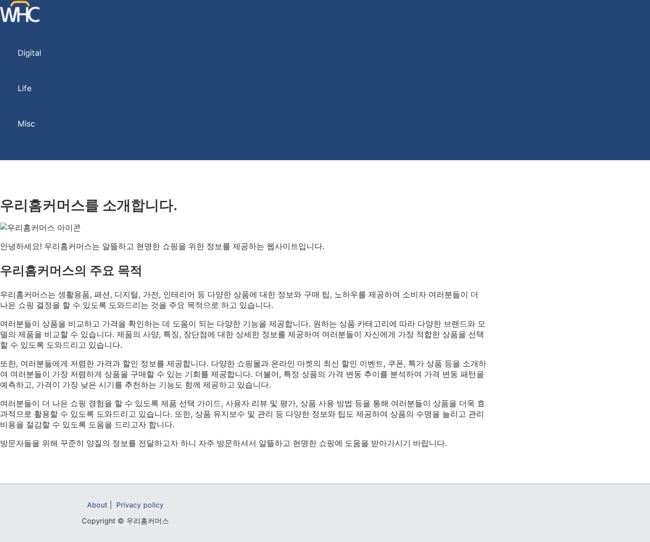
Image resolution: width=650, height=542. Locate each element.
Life (24, 88)
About (97, 504)
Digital (29, 53)
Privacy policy (140, 504)
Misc (26, 123)
